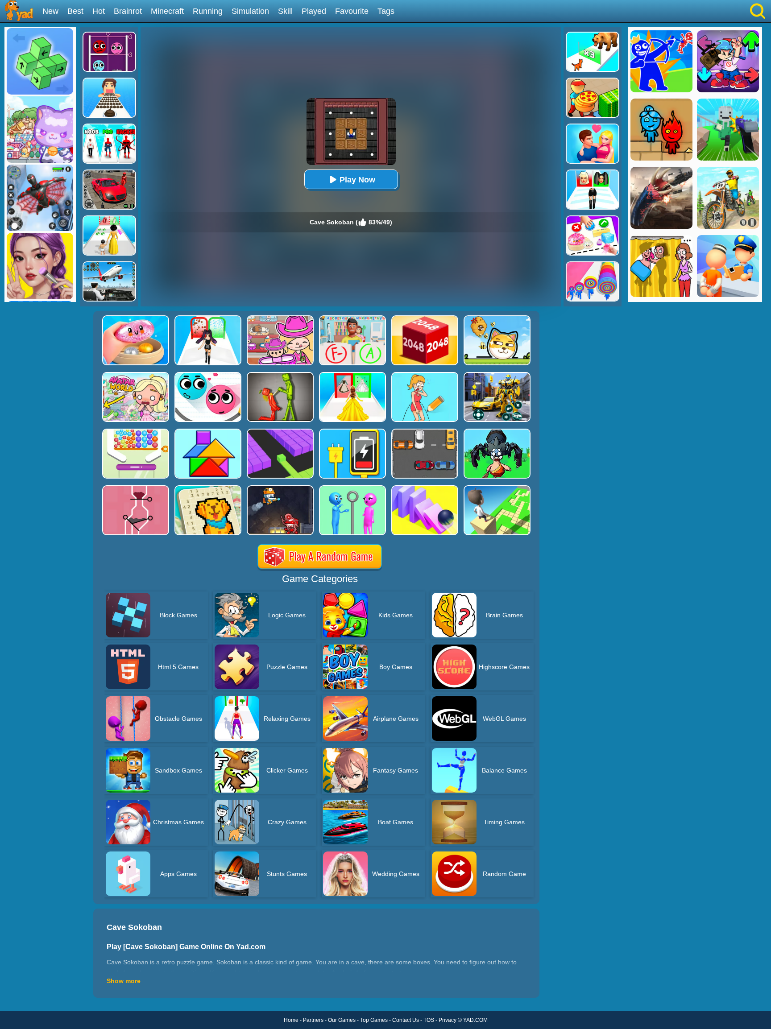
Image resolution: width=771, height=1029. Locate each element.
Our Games (342, 1020)
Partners (313, 1020)
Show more (124, 980)
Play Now (357, 179)
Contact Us (405, 1020)
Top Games (374, 1020)
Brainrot (128, 11)
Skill (285, 11)
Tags (385, 11)
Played (314, 11)
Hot (98, 11)
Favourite (352, 11)
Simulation (250, 11)
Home (291, 1020)
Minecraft (167, 11)
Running (208, 11)
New (50, 11)
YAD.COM (475, 1020)
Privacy (447, 1020)
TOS (428, 1020)
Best (75, 11)
